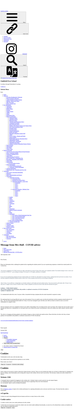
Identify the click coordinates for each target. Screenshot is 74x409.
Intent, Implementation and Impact (14, 175)
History (11, 202)
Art (10, 205)
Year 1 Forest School (17, 219)
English (11, 197)
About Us (5, 96)
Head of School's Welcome (12, 98)
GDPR (8, 112)
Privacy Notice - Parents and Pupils (17, 136)
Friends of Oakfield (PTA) (12, 154)
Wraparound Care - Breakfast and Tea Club (16, 169)
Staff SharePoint (4, 332)
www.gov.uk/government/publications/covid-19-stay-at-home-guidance (17, 320)
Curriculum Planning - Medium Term (20, 189)
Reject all (3, 364)
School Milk (9, 160)
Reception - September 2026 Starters (14, 159)
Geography (11, 203)
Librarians (8, 224)
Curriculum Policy (16, 179)
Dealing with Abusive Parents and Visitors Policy (20, 125)
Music (10, 206)
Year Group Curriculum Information (14, 172)
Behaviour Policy (13, 120)
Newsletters (9, 233)
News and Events (7, 228)
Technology (12, 208)
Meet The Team (10, 102)
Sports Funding (12, 137)
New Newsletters (10, 229)
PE (10, 207)
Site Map (5, 336)
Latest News (9, 230)
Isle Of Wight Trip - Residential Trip (14, 158)
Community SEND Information (16, 167)
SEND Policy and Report (15, 141)
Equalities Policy (13, 128)
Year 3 (16, 186)
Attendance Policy (13, 119)
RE (10, 211)
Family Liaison (9, 111)
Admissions (6, 40)
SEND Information (10, 164)
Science (11, 199)
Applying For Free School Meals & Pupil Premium (18, 151)
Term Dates (9, 147)
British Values (9, 108)
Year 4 (16, 188)
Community (6, 234)
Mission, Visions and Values (12, 101)
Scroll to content (4, 11)
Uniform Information (11, 168)
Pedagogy (8, 173)
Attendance (9, 107)
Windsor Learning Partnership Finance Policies (20, 144)
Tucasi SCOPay (7, 37)
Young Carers (9, 149)
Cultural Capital (10, 225)
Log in (5, 241)
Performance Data (10, 115)
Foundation (17, 182)
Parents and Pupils (7, 150)
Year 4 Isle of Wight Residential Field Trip (21, 215)
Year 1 (16, 184)
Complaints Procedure (14, 123)
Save (13, 407)
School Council (9, 223)
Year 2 (16, 185)
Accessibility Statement (11, 339)
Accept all (9, 364)
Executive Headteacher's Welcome (14, 97)
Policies (5, 338)
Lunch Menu (9, 155)
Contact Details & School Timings (14, 99)
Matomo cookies (8, 389)
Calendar (5, 36)
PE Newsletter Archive (14, 163)
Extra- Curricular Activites (12, 153)
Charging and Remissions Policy (16, 121)
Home (4, 94)
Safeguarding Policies (14, 140)
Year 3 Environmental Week (18, 216)
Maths (10, 198)
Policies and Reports (11, 116)
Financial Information (14, 131)
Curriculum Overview (14, 177)
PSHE (10, 212)
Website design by (10, 347)
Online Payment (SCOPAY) (12, 157)
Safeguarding (9, 146)
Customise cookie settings (17, 364)
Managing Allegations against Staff (17, 133)
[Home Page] (9, 78)
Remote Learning (10, 227)
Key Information (7, 105)
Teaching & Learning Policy (18, 180)
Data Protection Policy (14, 124)
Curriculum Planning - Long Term (20, 181)
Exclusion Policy (13, 129)
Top (2, 349)
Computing (11, 201)
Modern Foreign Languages (15, 210)
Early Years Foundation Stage (16, 127)
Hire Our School (10, 236)
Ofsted (7, 114)
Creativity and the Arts (14, 221)
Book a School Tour (11, 103)
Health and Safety (13, 132)
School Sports (9, 162)
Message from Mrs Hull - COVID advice (12, 252)
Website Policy (9, 342)
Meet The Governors (11, 237)
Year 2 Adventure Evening (18, 217)
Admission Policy (13, 118)
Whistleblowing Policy (14, 142)
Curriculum (6, 171)
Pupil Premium (9, 145)
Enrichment (12, 214)
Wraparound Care (7, 39)
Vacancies (5, 41)
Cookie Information (10, 340)
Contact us (3, 86)
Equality (8, 110)
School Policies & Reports (15, 166)
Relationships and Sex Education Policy (18, 138)
